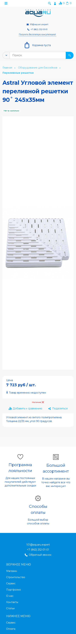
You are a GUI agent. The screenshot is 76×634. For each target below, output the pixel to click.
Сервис (11, 583)
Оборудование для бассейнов (38, 67)
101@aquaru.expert (38, 544)
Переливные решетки (18, 73)
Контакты (12, 602)
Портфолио (13, 589)
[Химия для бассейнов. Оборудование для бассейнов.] (38, 13)
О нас (9, 596)
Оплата (10, 628)
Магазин (11, 571)
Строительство (15, 577)
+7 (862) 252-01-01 (38, 549)
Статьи (10, 608)
